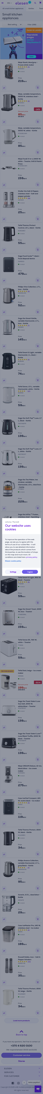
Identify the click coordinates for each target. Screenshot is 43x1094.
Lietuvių (8, 522)
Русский (16, 522)
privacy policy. (32, 557)
